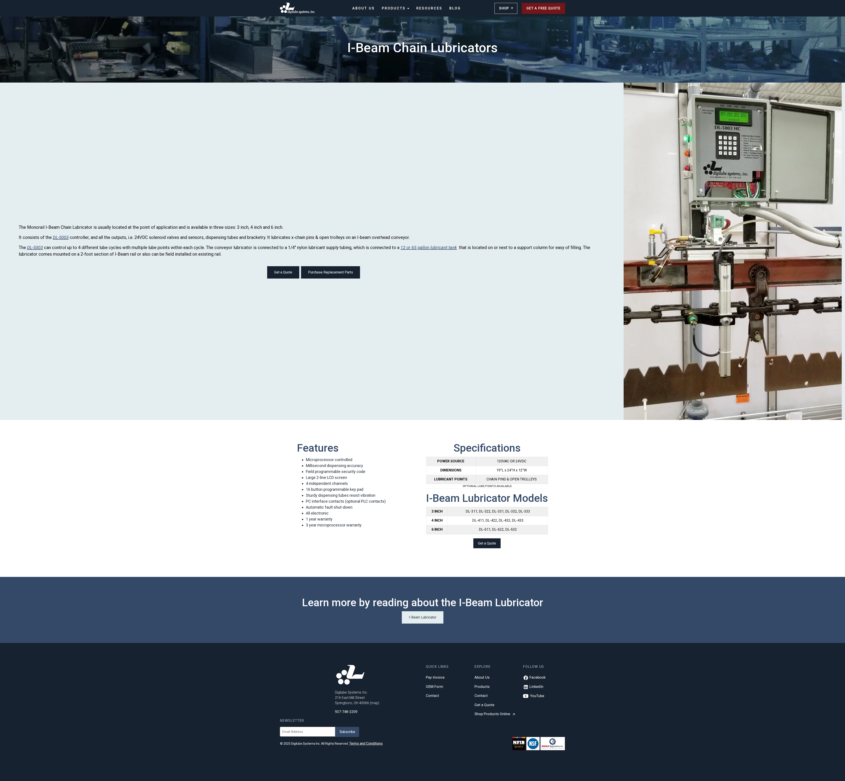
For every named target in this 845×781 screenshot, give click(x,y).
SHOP (504, 8)
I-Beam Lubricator (422, 617)
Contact (432, 695)
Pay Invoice (435, 677)
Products (394, 8)
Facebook (537, 677)
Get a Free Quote (543, 8)
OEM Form (434, 686)
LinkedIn (536, 686)
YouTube (536, 696)
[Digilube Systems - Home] (297, 8)
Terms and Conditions (366, 743)
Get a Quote (283, 272)
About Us (363, 8)
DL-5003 (61, 237)
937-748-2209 (346, 712)
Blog (455, 8)
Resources (429, 8)
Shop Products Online (492, 714)
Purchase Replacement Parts (330, 272)
